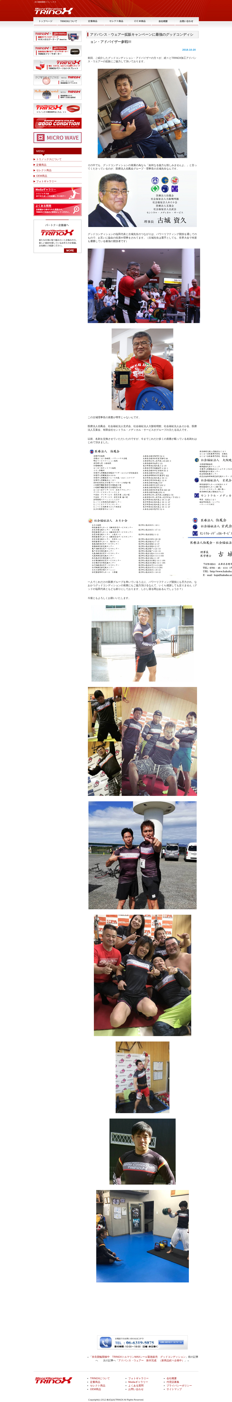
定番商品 (41, 164)
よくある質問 (136, 1385)
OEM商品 (41, 175)
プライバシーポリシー (179, 1385)
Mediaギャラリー (138, 1381)
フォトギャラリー (46, 181)
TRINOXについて (100, 1378)
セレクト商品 (43, 170)
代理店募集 (173, 1381)
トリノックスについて (49, 159)
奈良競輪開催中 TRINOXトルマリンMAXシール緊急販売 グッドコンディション (139, 1356)
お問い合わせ (136, 1389)
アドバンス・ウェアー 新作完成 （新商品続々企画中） (151, 1360)
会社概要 (172, 1378)
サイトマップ (174, 1389)
